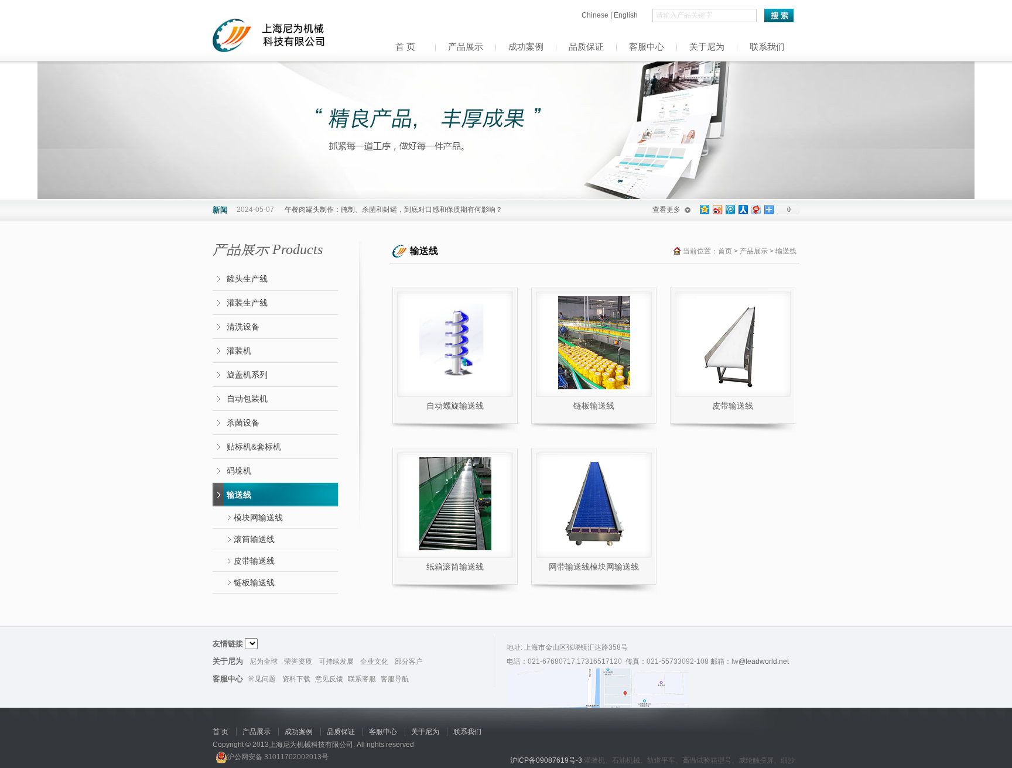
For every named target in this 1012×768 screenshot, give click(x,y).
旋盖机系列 (247, 374)
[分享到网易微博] (755, 209)
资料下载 (296, 679)
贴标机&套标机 (254, 446)
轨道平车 (661, 760)
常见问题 (262, 679)
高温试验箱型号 (706, 760)
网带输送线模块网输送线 (594, 566)
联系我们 (767, 47)
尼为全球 (263, 661)
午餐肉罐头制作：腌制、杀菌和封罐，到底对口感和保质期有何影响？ (393, 209)
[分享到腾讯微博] (729, 209)
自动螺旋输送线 (455, 405)
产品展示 (465, 47)
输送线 (239, 494)
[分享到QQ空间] (704, 209)
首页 (725, 251)
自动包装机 (247, 398)
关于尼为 (706, 47)
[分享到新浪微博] (716, 209)
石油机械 (626, 760)
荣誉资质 (298, 661)
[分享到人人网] (742, 209)
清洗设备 (243, 326)
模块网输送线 (258, 517)
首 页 (405, 47)
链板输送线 (254, 582)
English (626, 15)
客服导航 (395, 679)
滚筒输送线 (254, 539)
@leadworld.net (764, 661)
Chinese (596, 15)
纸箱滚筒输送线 (455, 566)
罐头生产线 (247, 278)
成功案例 (525, 47)
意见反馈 (329, 679)
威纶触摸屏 (756, 760)
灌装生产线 (247, 302)
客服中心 (646, 47)
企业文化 (374, 661)
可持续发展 (336, 661)
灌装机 (239, 350)
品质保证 (586, 47)
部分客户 (409, 661)
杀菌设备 (243, 422)
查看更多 (666, 209)
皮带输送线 (254, 560)
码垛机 (239, 470)
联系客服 (362, 679)
